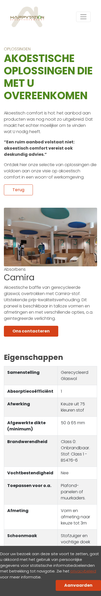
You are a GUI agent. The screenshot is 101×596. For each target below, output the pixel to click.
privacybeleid (83, 571)
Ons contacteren (31, 331)
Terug (18, 190)
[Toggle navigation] (83, 17)
